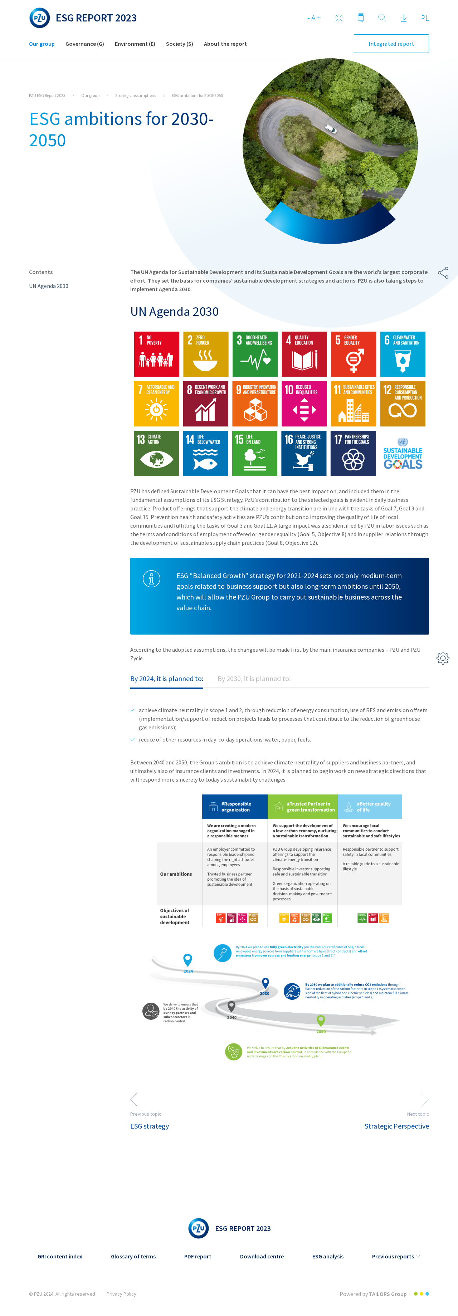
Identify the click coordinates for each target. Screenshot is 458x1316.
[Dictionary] (360, 18)
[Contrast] (339, 18)
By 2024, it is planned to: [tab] (166, 678)
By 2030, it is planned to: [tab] (254, 678)
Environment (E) (135, 43)
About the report (225, 43)
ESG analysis (328, 1256)
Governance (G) (84, 43)
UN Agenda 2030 (48, 285)
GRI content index (60, 1256)
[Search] (382, 18)
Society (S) (179, 43)
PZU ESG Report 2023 (47, 95)
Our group (42, 43)
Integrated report (391, 43)
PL (425, 18)
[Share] (443, 273)
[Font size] (314, 18)
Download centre (262, 1256)
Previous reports (393, 1256)
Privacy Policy (121, 1294)
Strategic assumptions (135, 95)
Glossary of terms (133, 1256)
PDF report (197, 1256)
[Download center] (404, 18)
